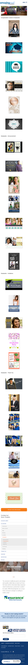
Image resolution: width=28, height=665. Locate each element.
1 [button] (12, 575)
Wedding (4, 548)
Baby (3, 530)
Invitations (5, 542)
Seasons (3, 554)
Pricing (3, 560)
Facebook (11, 651)
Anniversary (4, 526)
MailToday (17, 643)
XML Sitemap (3, 647)
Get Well (4, 535)
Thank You (5, 544)
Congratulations (5, 541)
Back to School (5, 528)
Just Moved (4, 546)
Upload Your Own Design (14, 509)
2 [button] (13, 575)
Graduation (4, 537)
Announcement (5, 539)
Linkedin (13, 651)
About (2, 643)
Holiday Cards (4, 520)
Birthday (3, 532)
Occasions (3, 523)
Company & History (9, 643)
